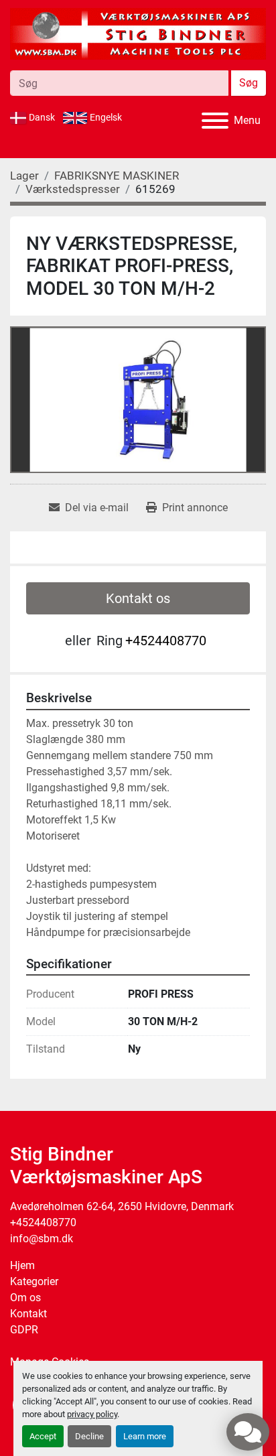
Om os (25, 1297)
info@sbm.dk (41, 1238)
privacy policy (92, 1414)
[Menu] (215, 121)
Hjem (22, 1265)
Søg (248, 82)
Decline (89, 1436)
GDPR (24, 1329)
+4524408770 (165, 641)
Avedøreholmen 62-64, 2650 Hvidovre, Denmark (122, 1206)
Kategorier (34, 1281)
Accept (42, 1436)
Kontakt (28, 1313)
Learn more (144, 1436)
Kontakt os (138, 598)
